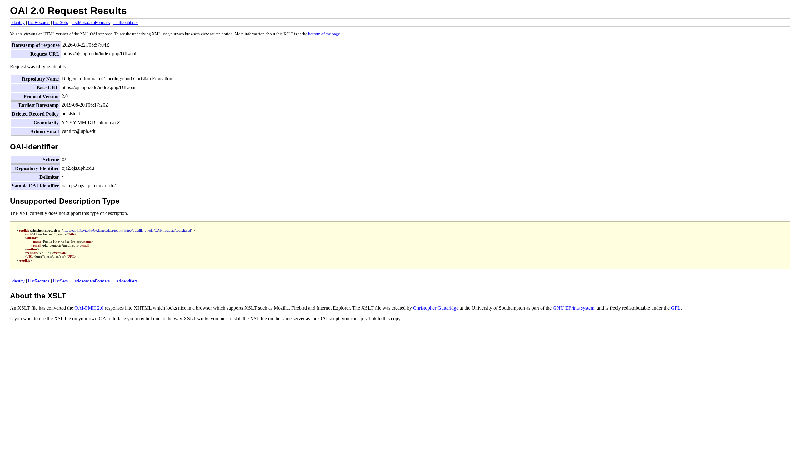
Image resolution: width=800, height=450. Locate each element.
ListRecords (39, 22)
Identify (18, 22)
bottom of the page (324, 34)
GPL (676, 308)
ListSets (60, 22)
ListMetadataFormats (91, 22)
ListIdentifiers (125, 22)
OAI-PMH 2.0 (88, 308)
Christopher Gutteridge (435, 308)
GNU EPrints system (573, 308)
